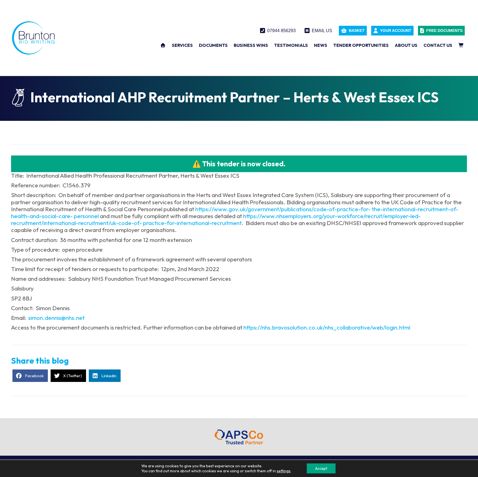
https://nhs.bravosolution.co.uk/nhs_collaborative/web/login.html (326, 327)
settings (283, 470)
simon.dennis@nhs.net (56, 317)
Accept (321, 468)
